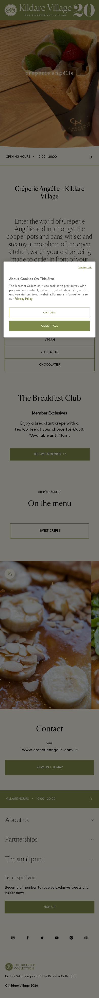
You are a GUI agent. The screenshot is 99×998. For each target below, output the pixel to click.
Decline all (85, 267)
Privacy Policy (23, 299)
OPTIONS (49, 312)
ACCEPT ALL (49, 326)
